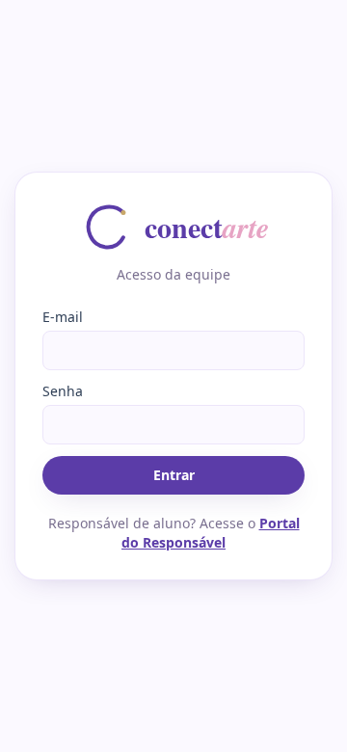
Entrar (174, 475)
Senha (62, 391)
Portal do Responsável (210, 532)
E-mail (62, 317)
